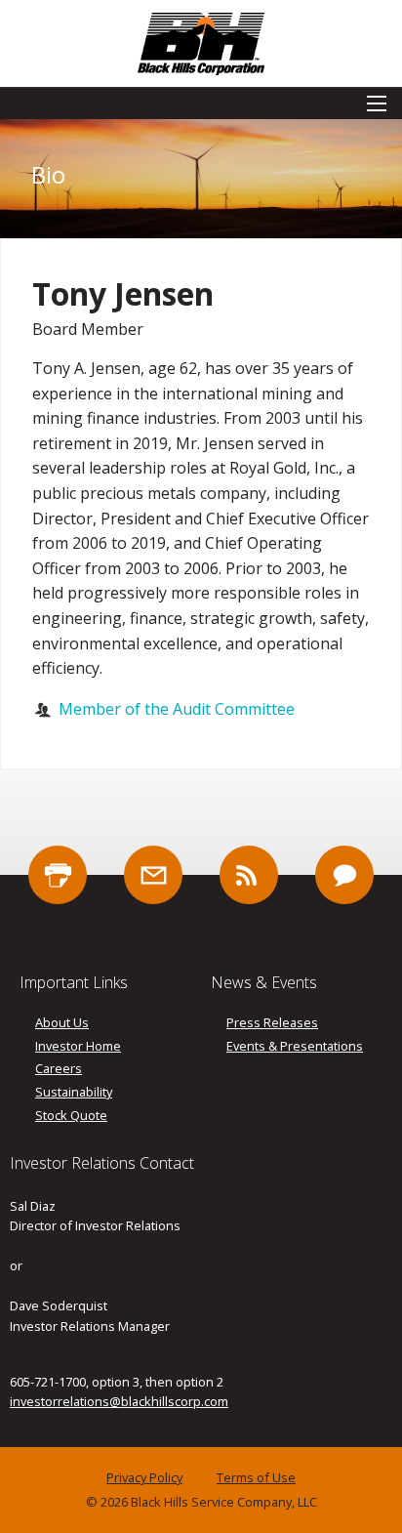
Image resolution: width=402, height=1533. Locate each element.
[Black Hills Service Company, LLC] (201, 42)
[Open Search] (376, 103)
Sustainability (73, 1092)
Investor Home (78, 1046)
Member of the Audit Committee (177, 709)
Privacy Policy (144, 1477)
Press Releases (272, 1022)
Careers (58, 1068)
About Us (62, 1022)
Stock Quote (71, 1115)
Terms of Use (256, 1477)
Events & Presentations (294, 1046)
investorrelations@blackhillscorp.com (119, 1401)
